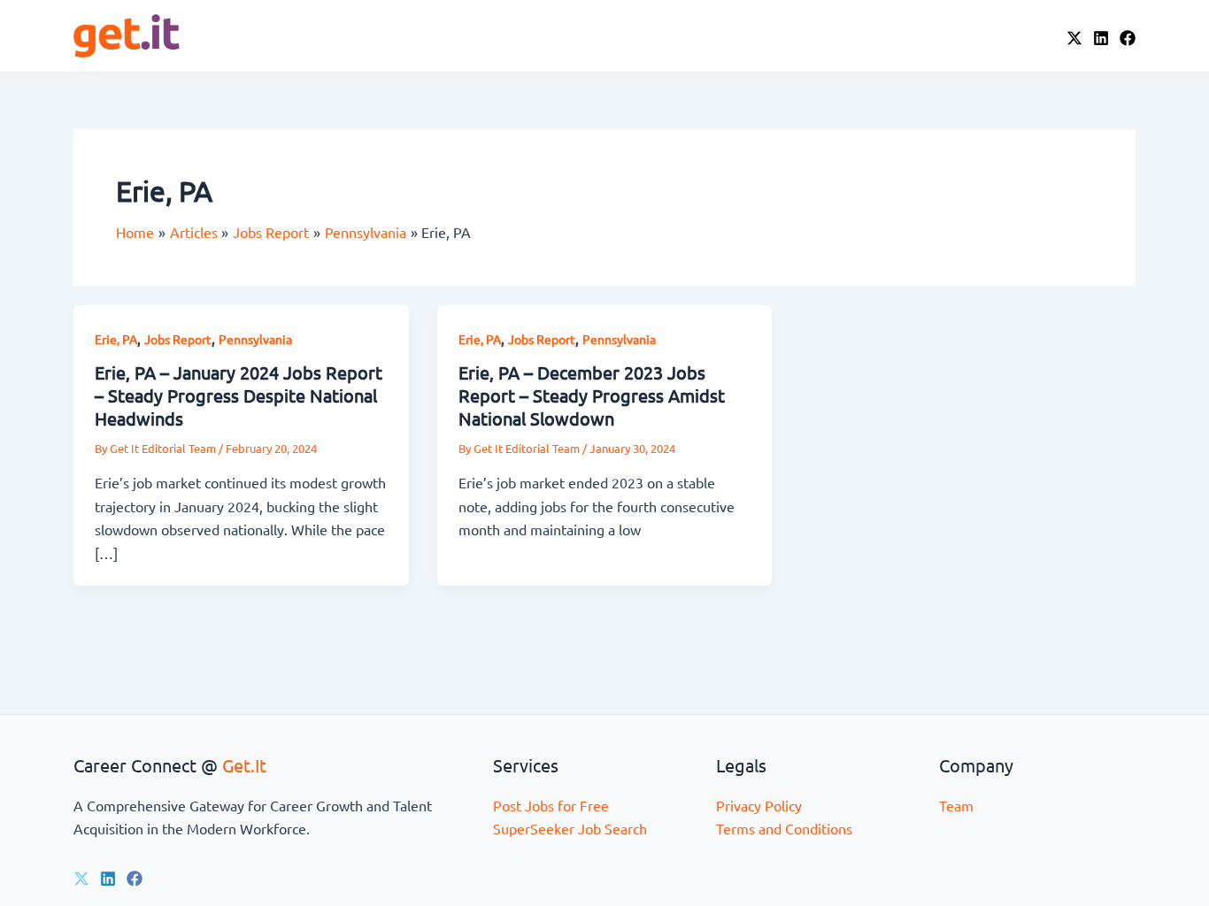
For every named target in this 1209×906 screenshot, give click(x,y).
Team (956, 805)
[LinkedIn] (1101, 38)
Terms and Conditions (784, 828)
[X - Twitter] (1074, 38)
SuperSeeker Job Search (570, 828)
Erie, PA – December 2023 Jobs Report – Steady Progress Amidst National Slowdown (591, 395)
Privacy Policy (759, 805)
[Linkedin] (108, 879)
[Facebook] (1128, 38)
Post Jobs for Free (551, 805)
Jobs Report (178, 339)
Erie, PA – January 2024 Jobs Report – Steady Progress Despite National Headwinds (238, 395)
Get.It (244, 765)
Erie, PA (116, 339)
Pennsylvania (255, 339)
